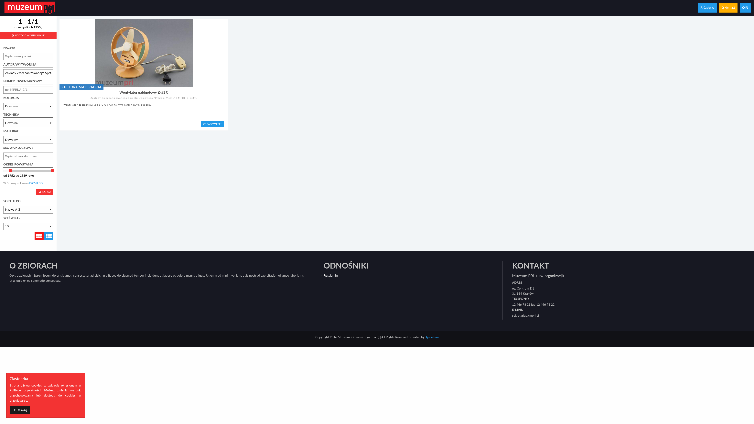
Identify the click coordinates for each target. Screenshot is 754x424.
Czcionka (708, 7)
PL (746, 7)
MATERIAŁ (11, 131)
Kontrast (729, 7)
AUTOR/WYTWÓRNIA (19, 64)
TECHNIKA (11, 114)
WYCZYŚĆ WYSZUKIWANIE (30, 35)
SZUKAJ (46, 192)
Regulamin (331, 275)
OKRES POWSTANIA (18, 164)
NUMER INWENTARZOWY (22, 81)
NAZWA (9, 47)
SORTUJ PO (12, 201)
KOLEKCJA (11, 98)
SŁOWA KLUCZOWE (18, 147)
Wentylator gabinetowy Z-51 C (143, 92)
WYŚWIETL (11, 217)
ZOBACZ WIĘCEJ (212, 124)
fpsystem (432, 337)
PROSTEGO (36, 183)
